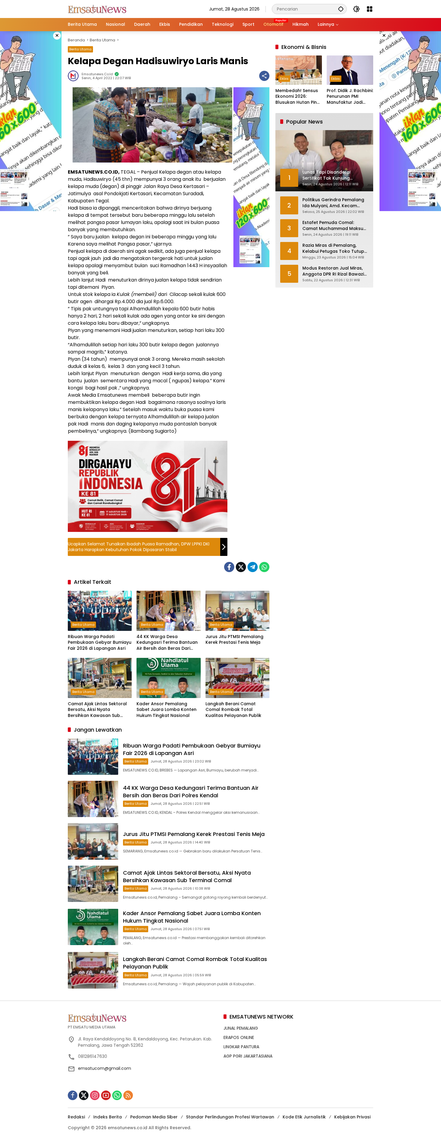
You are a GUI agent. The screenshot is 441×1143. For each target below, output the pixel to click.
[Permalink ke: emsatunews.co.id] (75, 75)
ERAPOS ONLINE (239, 1037)
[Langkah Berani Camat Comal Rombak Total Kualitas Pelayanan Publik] (237, 678)
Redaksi (76, 1117)
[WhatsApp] (264, 567)
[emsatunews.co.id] (98, 9)
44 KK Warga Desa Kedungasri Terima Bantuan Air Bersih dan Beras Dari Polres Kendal (167, 643)
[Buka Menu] (369, 9)
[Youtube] (106, 1095)
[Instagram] (95, 1095)
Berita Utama (80, 49)
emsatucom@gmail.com (104, 1068)
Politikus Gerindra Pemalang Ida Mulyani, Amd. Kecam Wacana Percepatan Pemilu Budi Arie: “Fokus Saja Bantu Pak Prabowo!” (333, 203)
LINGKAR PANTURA (241, 1047)
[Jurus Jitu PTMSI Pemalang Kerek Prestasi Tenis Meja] (237, 611)
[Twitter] (241, 567)
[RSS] (128, 1095)
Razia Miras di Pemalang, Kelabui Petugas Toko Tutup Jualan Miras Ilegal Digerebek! (335, 248)
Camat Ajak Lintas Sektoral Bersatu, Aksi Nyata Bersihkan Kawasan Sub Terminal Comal (97, 710)
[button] (341, 9)
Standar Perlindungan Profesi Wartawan (230, 1117)
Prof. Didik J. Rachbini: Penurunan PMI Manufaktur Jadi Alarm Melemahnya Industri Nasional (350, 97)
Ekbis (284, 78)
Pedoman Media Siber (154, 1117)
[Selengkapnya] (143, 1017)
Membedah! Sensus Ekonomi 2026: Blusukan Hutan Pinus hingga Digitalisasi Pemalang (298, 97)
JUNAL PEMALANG (241, 1028)
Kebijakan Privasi (352, 1117)
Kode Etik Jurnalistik (304, 1117)
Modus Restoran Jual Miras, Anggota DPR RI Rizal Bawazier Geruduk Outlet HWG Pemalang (335, 271)
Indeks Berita (107, 1117)
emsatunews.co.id (97, 74)
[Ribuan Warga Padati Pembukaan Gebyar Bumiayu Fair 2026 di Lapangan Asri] (100, 611)
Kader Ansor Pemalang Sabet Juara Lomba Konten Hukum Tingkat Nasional (166, 709)
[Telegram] (253, 567)
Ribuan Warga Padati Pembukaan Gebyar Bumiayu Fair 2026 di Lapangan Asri (99, 642)
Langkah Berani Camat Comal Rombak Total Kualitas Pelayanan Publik (233, 709)
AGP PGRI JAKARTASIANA (248, 1056)
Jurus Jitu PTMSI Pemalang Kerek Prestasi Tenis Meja (234, 640)
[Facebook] (229, 567)
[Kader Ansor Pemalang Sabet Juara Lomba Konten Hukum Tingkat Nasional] (168, 678)
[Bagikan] (264, 76)
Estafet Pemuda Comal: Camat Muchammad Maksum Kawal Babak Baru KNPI (335, 225)
